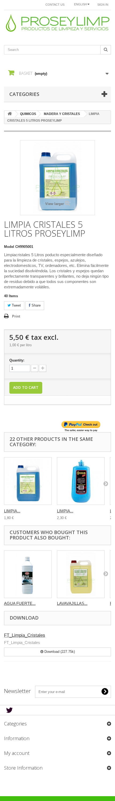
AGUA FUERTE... (20, 603)
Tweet (16, 305)
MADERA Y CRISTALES (62, 114)
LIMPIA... (12, 511)
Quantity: (16, 360)
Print (16, 316)
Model (9, 247)
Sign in (102, 4)
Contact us (54, 4)
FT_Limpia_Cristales (24, 635)
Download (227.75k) (59, 652)
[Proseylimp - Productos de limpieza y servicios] (57, 23)
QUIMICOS (28, 114)
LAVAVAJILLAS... (72, 603)
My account (16, 753)
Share (35, 305)
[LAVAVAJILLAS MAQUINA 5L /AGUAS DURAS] (81, 574)
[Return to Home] (10, 114)
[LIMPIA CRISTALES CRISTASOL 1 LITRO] (81, 481)
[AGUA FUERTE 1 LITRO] (28, 574)
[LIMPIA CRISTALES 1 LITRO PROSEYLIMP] (28, 481)
